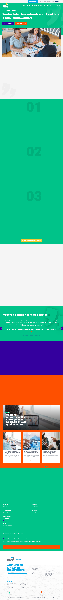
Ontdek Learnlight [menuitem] (33, 1)
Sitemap (43, 597)
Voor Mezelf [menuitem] (34, 569)
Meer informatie (8, 23)
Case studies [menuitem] (43, 5)
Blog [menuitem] (48, 5)
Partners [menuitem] (48, 1)
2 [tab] (43, 466)
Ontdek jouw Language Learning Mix (42, 107)
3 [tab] (44, 466)
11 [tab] (54, 466)
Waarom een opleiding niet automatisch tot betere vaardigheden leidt (49, 574)
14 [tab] (58, 466)
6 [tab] (48, 466)
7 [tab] (49, 466)
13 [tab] (57, 466)
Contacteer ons (24, 107)
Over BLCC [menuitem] (52, 5)
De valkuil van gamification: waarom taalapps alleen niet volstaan (50, 571)
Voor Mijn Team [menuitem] (35, 568)
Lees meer (7, 460)
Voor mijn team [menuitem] (29, 5)
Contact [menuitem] (59, 5)
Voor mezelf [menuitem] (36, 5)
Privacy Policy (20, 533)
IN (53, 598)
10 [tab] (53, 466)
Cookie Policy (39, 597)
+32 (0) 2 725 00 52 (23, 586)
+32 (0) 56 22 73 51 (10, 586)
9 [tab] (52, 466)
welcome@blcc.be (10, 587)
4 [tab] (45, 466)
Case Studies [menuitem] (34, 571)
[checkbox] (31, 519)
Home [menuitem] (24, 5)
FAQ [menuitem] (40, 1)
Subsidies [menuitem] (44, 1)
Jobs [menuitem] (53, 1)
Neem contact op (21, 23)
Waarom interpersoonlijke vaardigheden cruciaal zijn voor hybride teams (49, 567)
